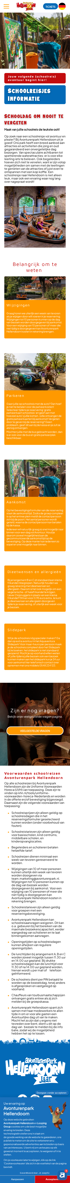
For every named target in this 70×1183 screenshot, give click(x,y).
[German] (62, 6)
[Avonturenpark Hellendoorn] (26, 6)
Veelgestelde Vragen (35, 730)
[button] (50, 6)
